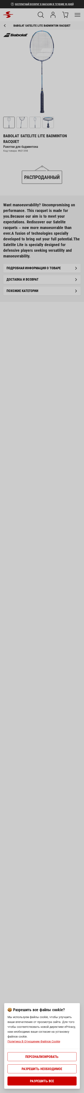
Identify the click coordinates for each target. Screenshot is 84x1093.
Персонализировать (42, 1057)
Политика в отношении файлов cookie (34, 1041)
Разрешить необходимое (42, 1069)
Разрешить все (42, 1081)
